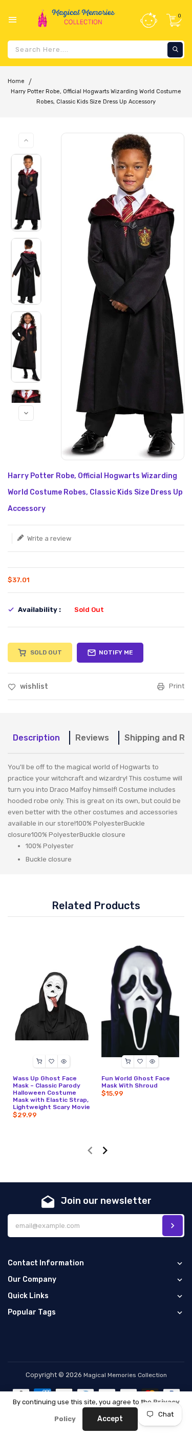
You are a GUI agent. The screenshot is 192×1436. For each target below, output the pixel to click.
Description (36, 738)
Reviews (92, 738)
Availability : (39, 609)
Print (175, 686)
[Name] (172, 1225)
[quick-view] (64, 1061)
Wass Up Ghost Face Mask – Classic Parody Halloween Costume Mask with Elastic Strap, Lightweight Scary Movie (51, 1093)
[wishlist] (52, 1061)
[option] (26, 192)
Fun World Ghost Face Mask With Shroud (135, 1082)
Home (16, 81)
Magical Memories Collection (125, 1375)
